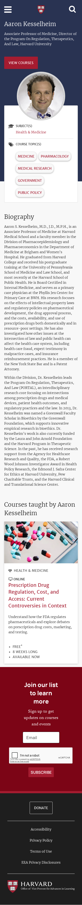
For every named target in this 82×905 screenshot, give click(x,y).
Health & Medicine (31, 132)
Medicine (26, 156)
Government (30, 180)
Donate (41, 808)
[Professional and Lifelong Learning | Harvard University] (41, 9)
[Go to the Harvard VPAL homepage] (41, 886)
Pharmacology (55, 156)
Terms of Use (41, 851)
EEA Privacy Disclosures (41, 862)
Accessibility (41, 829)
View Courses (21, 63)
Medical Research (35, 168)
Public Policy (30, 192)
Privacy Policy (41, 840)
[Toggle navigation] (8, 9)
